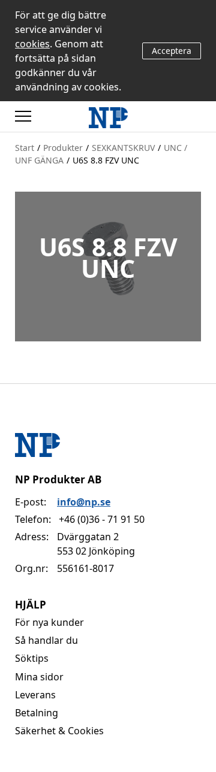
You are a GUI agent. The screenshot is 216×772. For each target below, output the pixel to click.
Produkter (63, 147)
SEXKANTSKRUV (123, 147)
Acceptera (171, 50)
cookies (32, 43)
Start (24, 147)
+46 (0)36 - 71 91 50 (102, 519)
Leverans (35, 694)
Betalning (36, 712)
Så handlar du (46, 640)
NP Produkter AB (58, 479)
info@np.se (83, 501)
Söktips (32, 658)
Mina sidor (39, 676)
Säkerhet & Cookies (59, 730)
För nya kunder (49, 622)
